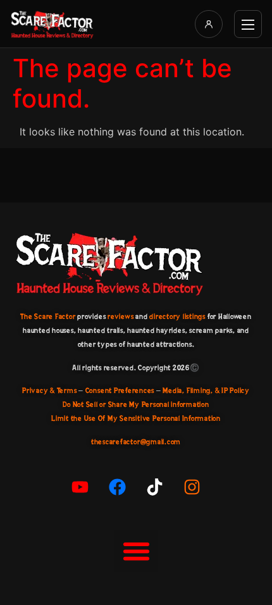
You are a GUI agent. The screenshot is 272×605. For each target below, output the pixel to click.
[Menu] (248, 24)
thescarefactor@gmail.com (136, 441)
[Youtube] (80, 487)
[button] (136, 551)
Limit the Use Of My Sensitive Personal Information (136, 418)
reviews (120, 316)
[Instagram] (192, 487)
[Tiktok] (155, 487)
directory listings (177, 316)
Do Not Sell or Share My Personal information (136, 404)
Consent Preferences (119, 390)
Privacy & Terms (49, 390)
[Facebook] (118, 487)
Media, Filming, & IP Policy (206, 390)
